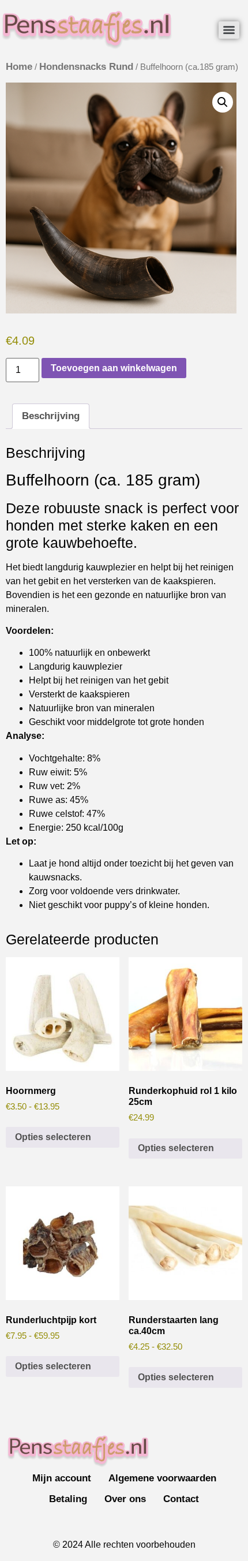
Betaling (68, 1498)
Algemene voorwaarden (162, 1478)
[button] (222, 102)
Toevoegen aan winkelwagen (114, 368)
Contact (181, 1498)
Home (19, 66)
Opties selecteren (53, 1137)
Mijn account (61, 1478)
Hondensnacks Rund (86, 66)
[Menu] (229, 30)
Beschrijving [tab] (51, 415)
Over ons (125, 1498)
